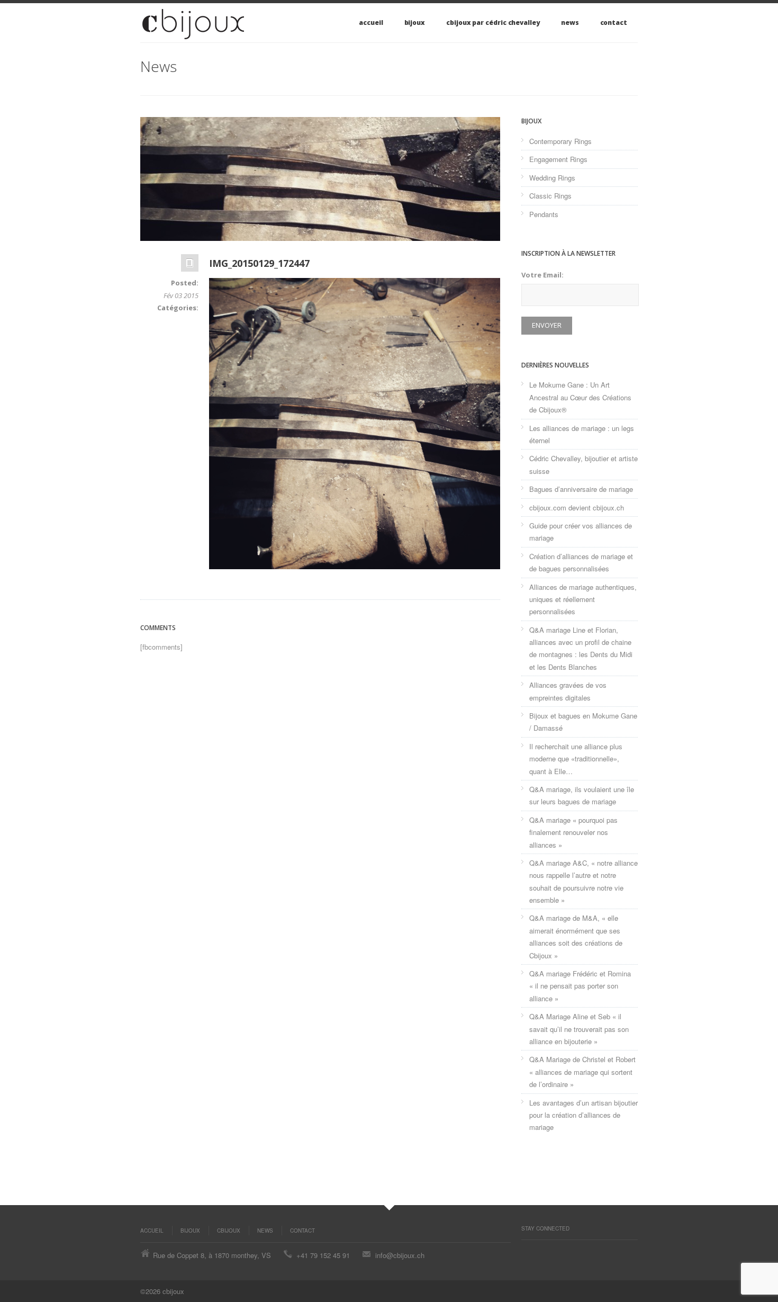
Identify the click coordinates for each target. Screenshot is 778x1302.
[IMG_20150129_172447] (320, 179)
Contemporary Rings (560, 141)
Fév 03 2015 (181, 295)
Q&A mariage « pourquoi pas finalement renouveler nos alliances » (573, 832)
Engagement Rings (558, 159)
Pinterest (526, 1250)
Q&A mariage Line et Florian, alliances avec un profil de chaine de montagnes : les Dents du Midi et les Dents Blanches (580, 648)
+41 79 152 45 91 (323, 1255)
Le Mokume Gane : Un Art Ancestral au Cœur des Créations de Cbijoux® (580, 397)
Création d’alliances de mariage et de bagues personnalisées (581, 562)
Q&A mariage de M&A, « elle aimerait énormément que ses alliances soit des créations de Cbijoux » (575, 936)
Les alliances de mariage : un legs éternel (581, 434)
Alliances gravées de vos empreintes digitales (568, 691)
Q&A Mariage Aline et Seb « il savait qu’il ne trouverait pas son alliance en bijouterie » (579, 1028)
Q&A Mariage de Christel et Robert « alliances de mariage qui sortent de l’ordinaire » (582, 1071)
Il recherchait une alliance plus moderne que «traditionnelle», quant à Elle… (575, 758)
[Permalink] (189, 265)
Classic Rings (550, 196)
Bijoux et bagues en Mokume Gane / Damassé (583, 722)
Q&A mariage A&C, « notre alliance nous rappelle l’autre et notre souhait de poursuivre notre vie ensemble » (583, 881)
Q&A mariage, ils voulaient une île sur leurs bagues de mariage (581, 795)
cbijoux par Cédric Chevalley (493, 22)
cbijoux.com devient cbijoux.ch (576, 507)
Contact (613, 22)
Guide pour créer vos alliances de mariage (580, 531)
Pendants (543, 214)
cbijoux (228, 1230)
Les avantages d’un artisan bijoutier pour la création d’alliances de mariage (583, 1115)
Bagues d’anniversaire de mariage (581, 489)
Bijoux (415, 22)
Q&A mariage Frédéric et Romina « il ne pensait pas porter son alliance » (580, 985)
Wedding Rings (552, 178)
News (570, 22)
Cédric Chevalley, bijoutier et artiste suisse (583, 464)
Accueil (371, 22)
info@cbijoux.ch (399, 1255)
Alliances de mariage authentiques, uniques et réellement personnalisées (583, 599)
